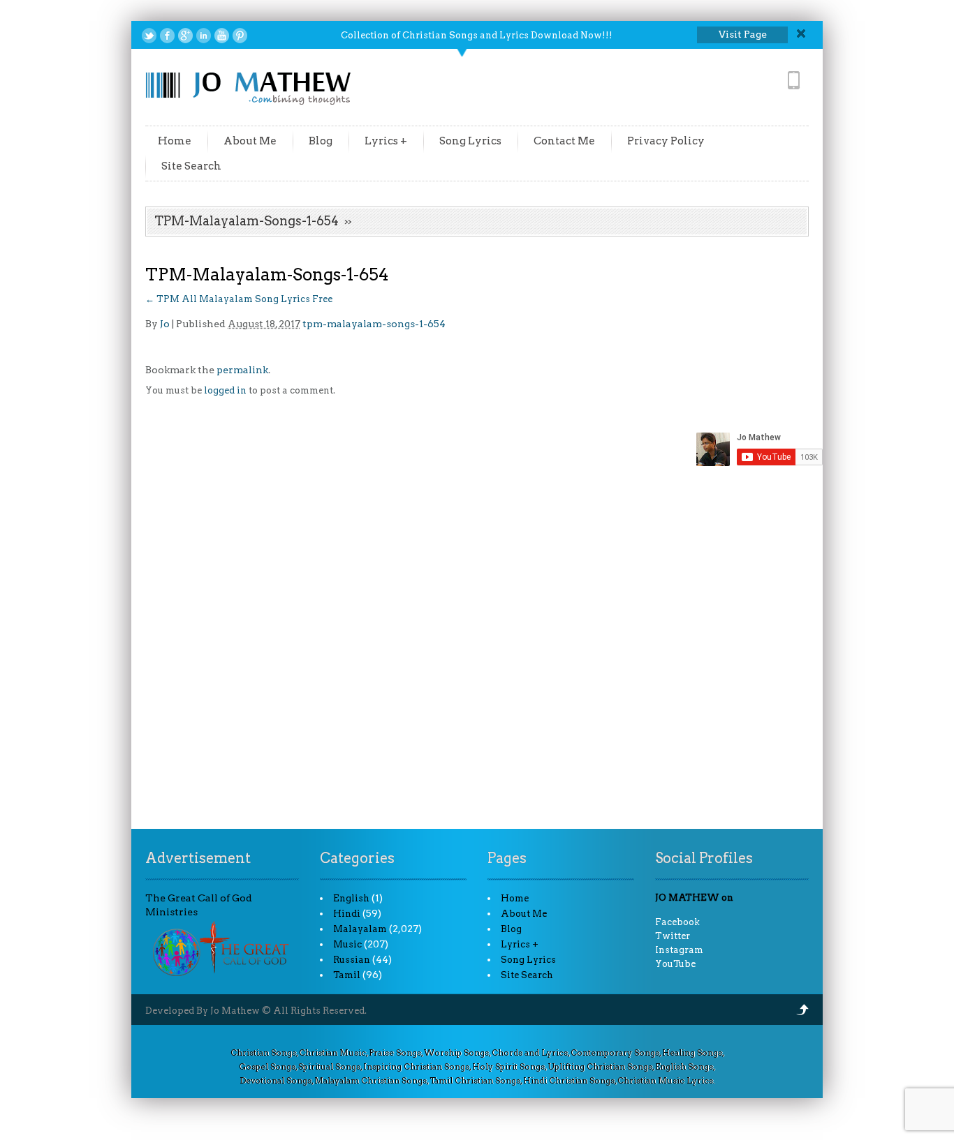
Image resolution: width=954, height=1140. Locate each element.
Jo (165, 323)
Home (174, 141)
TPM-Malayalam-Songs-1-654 (246, 220)
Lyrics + (386, 141)
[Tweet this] (149, 35)
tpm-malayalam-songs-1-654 (374, 323)
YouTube (675, 964)
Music (347, 944)
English (351, 898)
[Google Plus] (185, 35)
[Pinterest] (240, 35)
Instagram (679, 950)
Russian (351, 959)
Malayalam (360, 929)
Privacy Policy (666, 141)
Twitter (672, 936)
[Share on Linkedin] (203, 35)
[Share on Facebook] (167, 35)
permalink (242, 369)
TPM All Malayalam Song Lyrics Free (238, 299)
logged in (225, 390)
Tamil (346, 975)
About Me (250, 141)
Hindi (346, 913)
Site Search (191, 166)
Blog (320, 141)
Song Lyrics (470, 141)
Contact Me (564, 141)
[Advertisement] (477, 656)
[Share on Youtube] (221, 35)
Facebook (677, 922)
